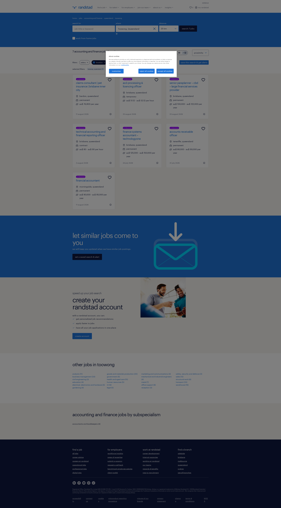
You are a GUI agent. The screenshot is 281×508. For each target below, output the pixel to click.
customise (116, 71)
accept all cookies (165, 71)
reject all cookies (146, 71)
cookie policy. (125, 65)
